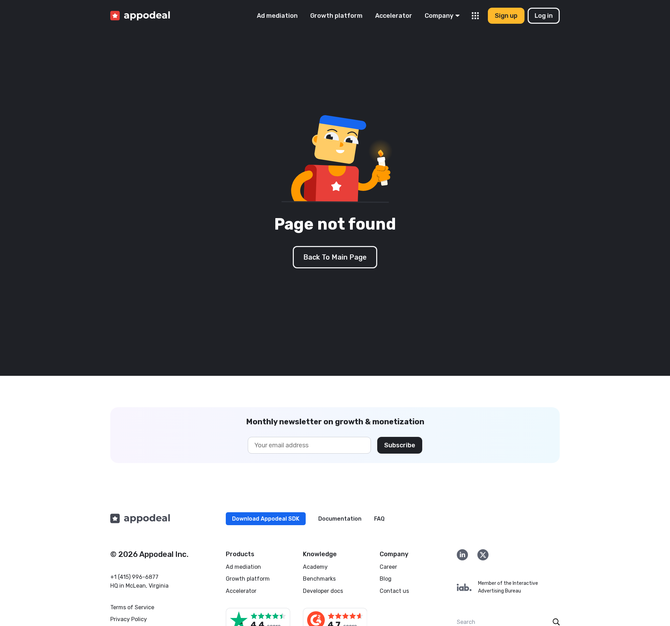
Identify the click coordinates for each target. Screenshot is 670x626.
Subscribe (399, 445)
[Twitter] (483, 554)
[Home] (140, 15)
